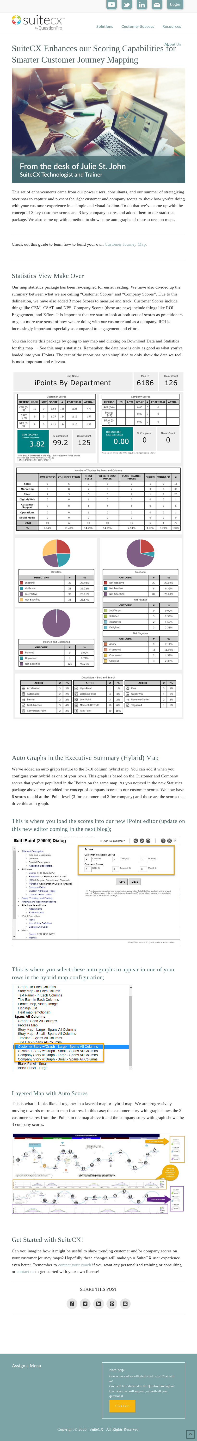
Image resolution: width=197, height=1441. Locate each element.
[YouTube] (112, 4)
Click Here (122, 1406)
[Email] (157, 4)
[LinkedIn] (142, 4)
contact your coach (74, 1264)
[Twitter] (127, 4)
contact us (25, 1271)
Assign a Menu (26, 1365)
